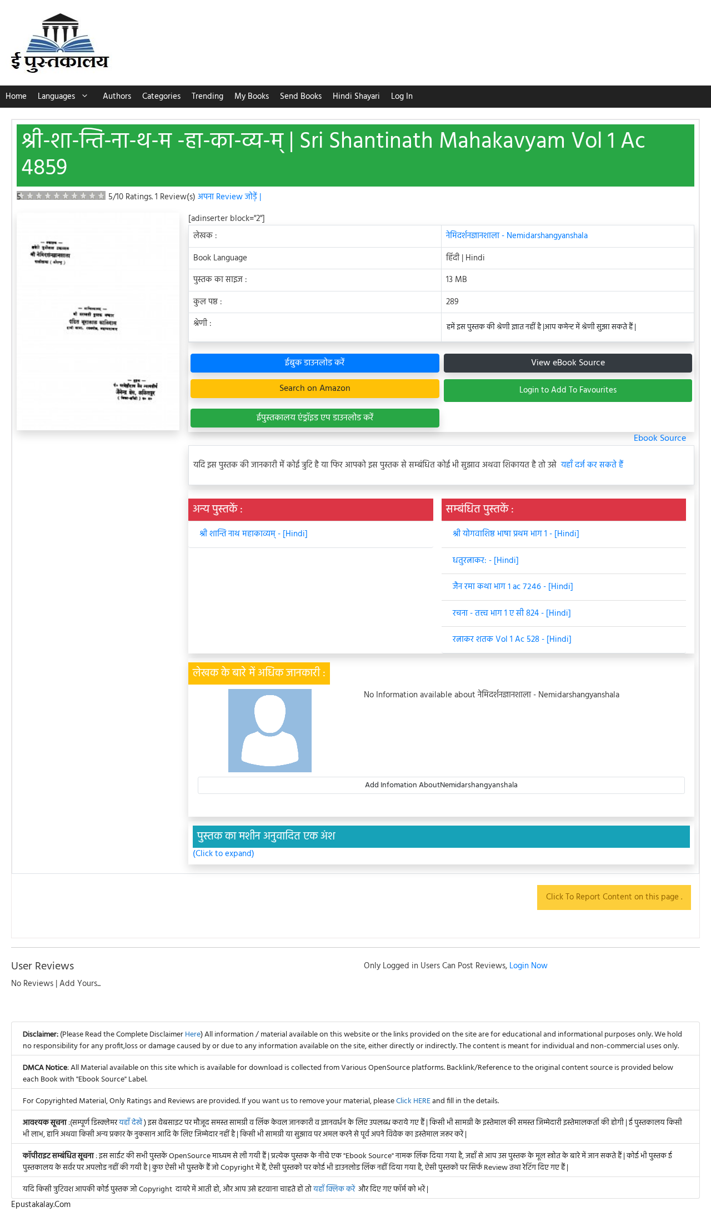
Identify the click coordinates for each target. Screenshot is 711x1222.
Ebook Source (660, 438)
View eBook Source (568, 363)
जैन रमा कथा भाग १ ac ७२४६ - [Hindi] (513, 587)
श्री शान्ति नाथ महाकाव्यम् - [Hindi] (253, 534)
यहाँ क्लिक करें (334, 1189)
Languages (56, 96)
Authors (117, 96)
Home (16, 96)
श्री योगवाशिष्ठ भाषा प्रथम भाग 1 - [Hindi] (516, 534)
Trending (207, 96)
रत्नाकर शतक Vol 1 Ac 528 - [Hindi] (512, 639)
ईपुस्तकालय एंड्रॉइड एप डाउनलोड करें (315, 418)
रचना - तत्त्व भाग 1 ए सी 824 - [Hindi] (512, 613)
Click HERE (413, 1101)
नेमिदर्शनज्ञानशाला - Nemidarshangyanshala (517, 236)
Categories (161, 96)
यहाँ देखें (131, 1123)
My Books (251, 96)
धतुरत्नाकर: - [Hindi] (486, 560)
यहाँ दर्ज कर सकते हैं (592, 465)
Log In (402, 96)
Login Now (528, 966)
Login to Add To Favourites (568, 390)
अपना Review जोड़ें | (229, 197)
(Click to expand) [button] (223, 854)
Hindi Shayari (356, 96)
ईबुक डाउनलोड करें (314, 363)
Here (193, 1034)
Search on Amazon (315, 388)
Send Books (301, 96)
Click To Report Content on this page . (614, 897)
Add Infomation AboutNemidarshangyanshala (441, 785)
